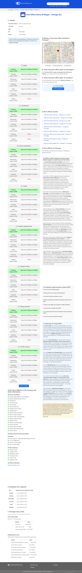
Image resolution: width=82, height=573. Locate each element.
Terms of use (45, 416)
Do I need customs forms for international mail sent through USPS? (57, 312)
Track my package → (58, 88)
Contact (55, 565)
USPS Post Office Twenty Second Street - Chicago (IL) (57, 134)
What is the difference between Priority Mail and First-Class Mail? (57, 300)
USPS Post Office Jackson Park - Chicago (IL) (55, 117)
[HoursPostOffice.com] (23, 3)
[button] (58, 51)
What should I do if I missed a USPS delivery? (54, 293)
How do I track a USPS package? (51, 289)
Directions (49, 65)
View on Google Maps (58, 65)
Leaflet (62, 62)
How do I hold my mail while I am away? (53, 316)
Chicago (65, 6)
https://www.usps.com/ (14, 465)
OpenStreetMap (67, 62)
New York (58, 6)
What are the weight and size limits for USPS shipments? (57, 304)
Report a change (23, 385)
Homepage (10, 9)
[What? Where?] (68, 3)
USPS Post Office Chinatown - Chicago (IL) (55, 131)
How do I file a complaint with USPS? (52, 308)
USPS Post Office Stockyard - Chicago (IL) (54, 120)
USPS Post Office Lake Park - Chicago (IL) (54, 115)
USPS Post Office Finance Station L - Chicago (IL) (56, 126)
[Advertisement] (23, 53)
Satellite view (68, 65)
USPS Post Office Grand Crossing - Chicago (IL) (56, 138)
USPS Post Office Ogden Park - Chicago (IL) (55, 143)
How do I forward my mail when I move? (53, 296)
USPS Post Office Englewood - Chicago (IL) (55, 123)
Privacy (32, 567)
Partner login (71, 571)
